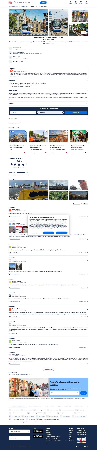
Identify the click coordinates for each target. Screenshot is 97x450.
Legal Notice (48, 432)
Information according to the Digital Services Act (56, 440)
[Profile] (86, 2)
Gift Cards (71, 438)
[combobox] (27, 2)
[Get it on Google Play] (38, 431)
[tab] (17, 406)
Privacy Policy (48, 434)
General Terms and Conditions (52, 438)
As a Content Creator (81, 432)
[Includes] (86, 103)
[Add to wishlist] (26, 131)
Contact (47, 430)
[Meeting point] (86, 119)
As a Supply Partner (81, 430)
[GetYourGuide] (10, 3)
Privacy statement (12, 399)
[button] (48, 39)
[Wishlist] (70, 2)
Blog (70, 434)
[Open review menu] (87, 210)
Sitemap (47, 443)
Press (70, 436)
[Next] (88, 142)
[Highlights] (86, 80)
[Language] (81, 2)
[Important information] (86, 123)
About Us (71, 430)
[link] (18, 142)
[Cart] (76, 2)
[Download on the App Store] (38, 436)
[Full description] (86, 90)
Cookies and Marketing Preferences (53, 436)
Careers (70, 432)
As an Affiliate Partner (81, 434)
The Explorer (71, 440)
